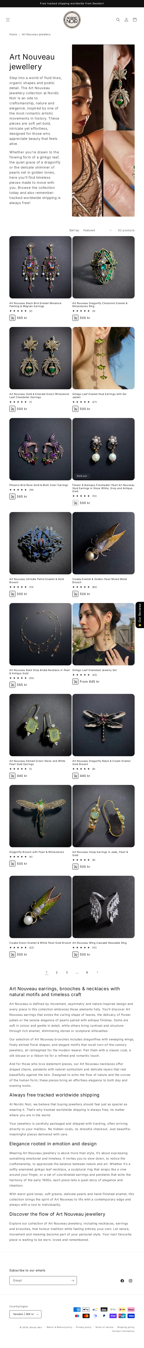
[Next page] (97, 972)
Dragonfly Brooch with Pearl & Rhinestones (36, 851)
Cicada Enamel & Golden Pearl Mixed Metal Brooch (99, 581)
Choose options (75, 318)
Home (13, 34)
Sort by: (74, 230)
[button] (8, 20)
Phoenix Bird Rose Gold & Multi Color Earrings (38, 484)
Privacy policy (84, 1327)
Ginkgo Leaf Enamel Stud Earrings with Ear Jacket (99, 395)
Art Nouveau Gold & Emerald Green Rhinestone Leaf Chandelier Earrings (39, 395)
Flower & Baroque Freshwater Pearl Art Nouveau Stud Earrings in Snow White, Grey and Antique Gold (103, 488)
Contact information (123, 1331)
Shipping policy (126, 1327)
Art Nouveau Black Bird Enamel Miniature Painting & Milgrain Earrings (35, 305)
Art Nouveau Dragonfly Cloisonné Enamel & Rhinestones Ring (100, 305)
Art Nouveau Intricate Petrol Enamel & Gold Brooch (36, 581)
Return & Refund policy (59, 1327)
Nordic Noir (36, 1327)
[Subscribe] (72, 1280)
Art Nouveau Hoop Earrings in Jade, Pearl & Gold (100, 853)
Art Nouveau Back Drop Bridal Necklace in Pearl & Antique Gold (39, 672)
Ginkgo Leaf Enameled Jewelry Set (94, 670)
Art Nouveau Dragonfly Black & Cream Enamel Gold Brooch (101, 762)
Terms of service (104, 1327)
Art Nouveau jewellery (36, 34)
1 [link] (46, 972)
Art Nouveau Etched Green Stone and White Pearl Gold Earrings (37, 762)
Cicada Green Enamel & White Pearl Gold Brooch (40, 942)
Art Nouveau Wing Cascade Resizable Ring (99, 942)
